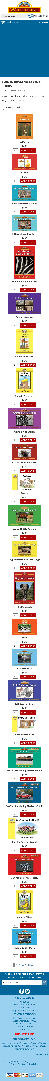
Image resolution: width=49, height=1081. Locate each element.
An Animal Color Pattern (24, 281)
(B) (26, 90)
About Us (24, 1001)
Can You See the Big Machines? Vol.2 (25, 806)
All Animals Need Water (24, 203)
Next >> (32, 965)
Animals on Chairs (24, 356)
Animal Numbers (24, 317)
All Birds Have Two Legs (24, 234)
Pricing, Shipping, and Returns (24, 1010)
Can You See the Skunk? (24, 842)
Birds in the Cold (24, 668)
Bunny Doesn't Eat (24, 734)
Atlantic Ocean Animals (24, 462)
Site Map (41, 1062)
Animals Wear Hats (24, 396)
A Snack (25, 172)
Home (3, 90)
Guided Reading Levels (15, 90)
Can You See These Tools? (24, 877)
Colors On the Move (24, 947)
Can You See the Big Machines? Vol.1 (25, 770)
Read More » (42, 1054)
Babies (24, 493)
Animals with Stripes (24, 431)
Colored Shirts (24, 917)
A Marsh (24, 142)
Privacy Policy (33, 1064)
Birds (24, 637)
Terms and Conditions (24, 1004)
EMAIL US (24, 1029)
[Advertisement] (24, 51)
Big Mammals (24, 606)
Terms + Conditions (18, 1064)
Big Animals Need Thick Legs (24, 559)
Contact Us (24, 1007)
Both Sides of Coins (25, 704)
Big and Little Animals (24, 529)
